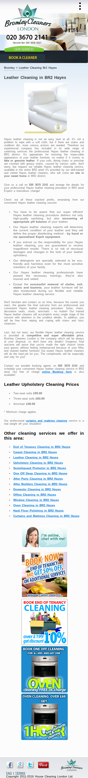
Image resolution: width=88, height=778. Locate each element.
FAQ (9, 773)
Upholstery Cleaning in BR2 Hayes (38, 462)
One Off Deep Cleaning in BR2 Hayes (40, 473)
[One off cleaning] (44, 692)
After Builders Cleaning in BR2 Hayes (40, 484)
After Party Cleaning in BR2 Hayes (38, 478)
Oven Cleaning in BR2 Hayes (34, 505)
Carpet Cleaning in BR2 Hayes (35, 452)
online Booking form (57, 371)
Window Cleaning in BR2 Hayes (36, 500)
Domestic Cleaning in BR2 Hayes (37, 489)
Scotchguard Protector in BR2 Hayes (39, 468)
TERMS (20, 773)
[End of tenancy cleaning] (44, 597)
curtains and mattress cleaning (46, 420)
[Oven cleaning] (44, 740)
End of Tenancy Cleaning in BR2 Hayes (41, 446)
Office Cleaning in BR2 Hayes (34, 494)
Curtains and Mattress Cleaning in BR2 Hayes (46, 516)
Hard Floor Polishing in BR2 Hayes (38, 510)
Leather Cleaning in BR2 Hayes (35, 457)
